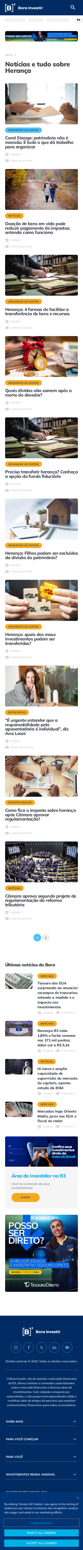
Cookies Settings (41, 1522)
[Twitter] (41, 1347)
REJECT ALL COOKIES (41, 1532)
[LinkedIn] (54, 1347)
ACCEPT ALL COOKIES (41, 1543)
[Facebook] (28, 1347)
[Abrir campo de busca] (73, 7)
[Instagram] (16, 1347)
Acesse (25, 1197)
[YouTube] (67, 1347)
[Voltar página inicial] (24, 7)
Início (8, 55)
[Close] (78, 1498)
